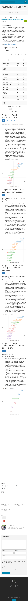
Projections (15, 19)
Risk (19, 19)
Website (4, 555)
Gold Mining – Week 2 (19, 503)
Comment (4, 539)
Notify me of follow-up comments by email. (11, 566)
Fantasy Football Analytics (14, 7)
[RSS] (18, 12)
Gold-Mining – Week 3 (6, 508)
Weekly (22, 19)
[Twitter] (10, 12)
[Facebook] (13, 12)
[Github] (15, 12)
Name (3, 550)
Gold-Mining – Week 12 (6, 503)
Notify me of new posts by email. (9, 569)
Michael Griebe (4, 19)
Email (16, 550)
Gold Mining (10, 19)
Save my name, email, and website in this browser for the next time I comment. (13, 562)
